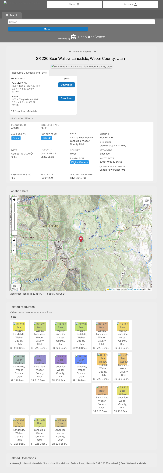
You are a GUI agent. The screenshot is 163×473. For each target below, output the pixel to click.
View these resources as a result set (32, 312)
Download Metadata (25, 111)
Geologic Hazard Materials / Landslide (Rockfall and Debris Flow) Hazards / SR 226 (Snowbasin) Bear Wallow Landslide (78, 463)
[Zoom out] (14, 233)
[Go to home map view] (14, 240)
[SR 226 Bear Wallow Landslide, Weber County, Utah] (81, 66)
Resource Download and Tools (29, 72)
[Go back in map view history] (14, 250)
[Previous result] (70, 51)
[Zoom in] (14, 199)
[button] (81, 239)
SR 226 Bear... (18, 347)
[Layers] (146, 200)
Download (66, 84)
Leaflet (112, 289)
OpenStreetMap (134, 289)
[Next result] (94, 51)
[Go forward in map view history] (14, 245)
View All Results (82, 51)
